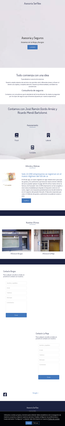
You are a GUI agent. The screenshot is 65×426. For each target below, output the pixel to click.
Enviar (16, 315)
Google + (36, 393)
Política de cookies (53, 419)
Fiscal (17, 140)
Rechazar (36, 423)
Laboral (48, 140)
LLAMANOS (32, 47)
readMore (26, 200)
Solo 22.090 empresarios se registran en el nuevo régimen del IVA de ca (41, 175)
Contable (32, 152)
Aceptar (29, 423)
